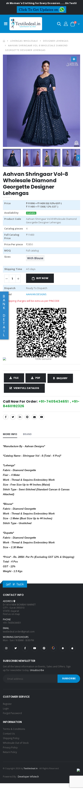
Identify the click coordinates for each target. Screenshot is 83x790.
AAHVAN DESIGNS (36, 294)
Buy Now (42, 278)
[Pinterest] (27, 417)
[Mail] (34, 417)
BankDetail (4, 315)
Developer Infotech (28, 776)
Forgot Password (12, 713)
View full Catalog (26, 388)
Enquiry (62, 378)
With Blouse (35, 258)
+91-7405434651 (12, 622)
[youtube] (41, 417)
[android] (62, 648)
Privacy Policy (10, 747)
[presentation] (78, 158)
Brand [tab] (27, 434)
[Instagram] (6, 648)
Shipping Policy (11, 738)
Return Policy (10, 752)
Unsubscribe (37, 670)
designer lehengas (55, 40)
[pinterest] (44, 648)
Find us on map (11, 613)
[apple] (72, 648)
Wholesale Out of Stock (16, 742)
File (16, 377)
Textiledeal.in (31, 768)
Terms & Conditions (14, 728)
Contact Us (9, 733)
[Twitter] (13, 417)
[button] (59, 24)
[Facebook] (5, 417)
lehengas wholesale (24, 40)
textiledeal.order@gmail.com (19, 631)
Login (6, 708)
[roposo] (53, 648)
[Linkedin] (20, 417)
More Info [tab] (10, 434)
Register (7, 703)
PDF (37, 377)
